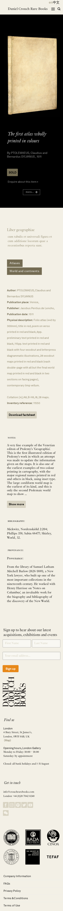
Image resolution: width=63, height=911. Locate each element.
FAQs (7, 883)
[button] (53, 9)
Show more (16, 504)
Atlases (15, 263)
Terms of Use (12, 905)
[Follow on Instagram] (12, 805)
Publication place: (18, 302)
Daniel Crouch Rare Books (28, 9)
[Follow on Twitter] (24, 805)
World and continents (24, 271)
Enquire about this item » (23, 181)
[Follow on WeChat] (6, 813)
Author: (11, 290)
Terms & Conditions (16, 898)
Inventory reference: (20, 403)
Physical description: (20, 320)
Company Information (17, 876)
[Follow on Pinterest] (18, 805)
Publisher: (13, 308)
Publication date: (17, 314)
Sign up (11, 668)
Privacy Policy (12, 890)
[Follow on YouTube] (30, 805)
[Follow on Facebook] (6, 805)
